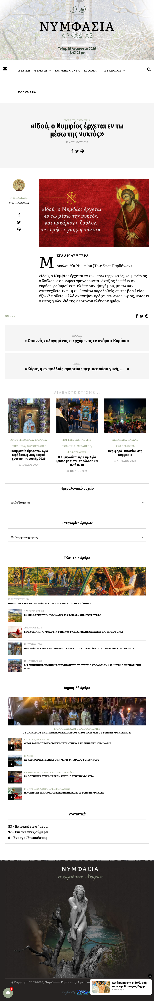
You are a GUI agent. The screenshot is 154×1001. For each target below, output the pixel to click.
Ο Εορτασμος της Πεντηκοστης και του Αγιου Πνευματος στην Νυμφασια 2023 (77, 732)
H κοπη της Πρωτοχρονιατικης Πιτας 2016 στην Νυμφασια (64, 792)
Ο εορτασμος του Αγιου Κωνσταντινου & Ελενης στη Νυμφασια (67, 743)
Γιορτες (69, 120)
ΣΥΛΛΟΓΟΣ (112, 70)
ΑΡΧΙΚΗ (24, 70)
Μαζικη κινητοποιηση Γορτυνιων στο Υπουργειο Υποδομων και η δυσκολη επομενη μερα (82, 666)
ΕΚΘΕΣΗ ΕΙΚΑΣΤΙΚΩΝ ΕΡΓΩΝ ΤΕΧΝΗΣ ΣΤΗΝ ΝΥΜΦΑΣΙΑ (59, 776)
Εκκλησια (83, 120)
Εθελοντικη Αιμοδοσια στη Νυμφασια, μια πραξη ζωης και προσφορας (74, 631)
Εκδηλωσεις (83, 439)
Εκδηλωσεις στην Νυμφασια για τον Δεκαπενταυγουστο (62, 615)
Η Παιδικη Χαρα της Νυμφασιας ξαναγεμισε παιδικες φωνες (49, 603)
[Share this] (72, 151)
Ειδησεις (30, 756)
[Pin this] (82, 151)
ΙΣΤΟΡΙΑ (90, 70)
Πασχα (132, 439)
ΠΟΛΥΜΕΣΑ (27, 92)
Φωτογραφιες (36, 446)
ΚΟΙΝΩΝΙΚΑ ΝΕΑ (67, 70)
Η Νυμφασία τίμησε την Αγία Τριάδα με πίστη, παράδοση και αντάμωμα (77, 461)
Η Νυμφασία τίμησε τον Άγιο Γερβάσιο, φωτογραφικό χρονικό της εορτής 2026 (29, 455)
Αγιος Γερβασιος (21, 439)
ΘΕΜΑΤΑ (41, 70)
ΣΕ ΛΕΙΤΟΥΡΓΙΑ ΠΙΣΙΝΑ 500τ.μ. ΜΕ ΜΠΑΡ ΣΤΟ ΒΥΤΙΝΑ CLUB (61, 759)
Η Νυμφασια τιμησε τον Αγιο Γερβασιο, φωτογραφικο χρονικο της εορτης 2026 (79, 648)
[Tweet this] (77, 151)
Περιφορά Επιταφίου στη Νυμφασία (125, 453)
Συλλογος (84, 446)
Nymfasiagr (18, 197)
